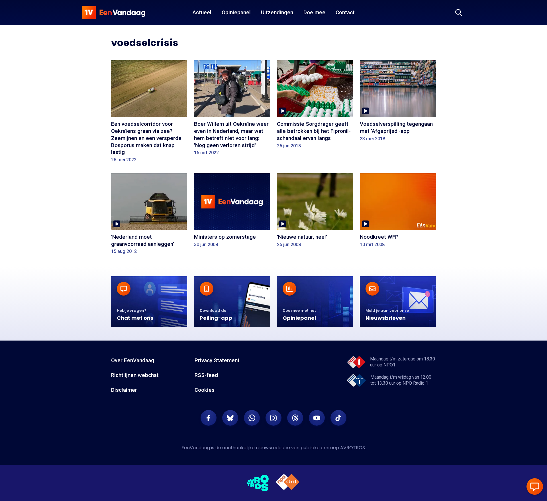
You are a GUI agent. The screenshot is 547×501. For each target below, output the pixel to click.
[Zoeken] (458, 12)
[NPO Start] (288, 483)
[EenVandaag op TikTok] (338, 418)
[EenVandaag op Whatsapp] (252, 418)
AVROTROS (352, 447)
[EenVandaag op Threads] (295, 418)
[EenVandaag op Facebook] (209, 418)
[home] (113, 12)
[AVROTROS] (258, 483)
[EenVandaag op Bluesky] (230, 418)
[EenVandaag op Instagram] (273, 418)
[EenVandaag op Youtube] (317, 418)
